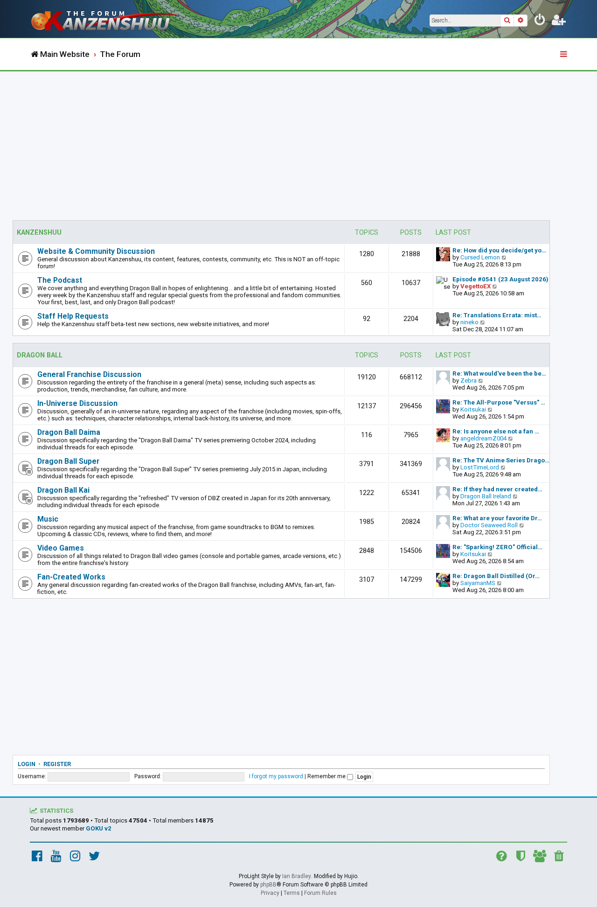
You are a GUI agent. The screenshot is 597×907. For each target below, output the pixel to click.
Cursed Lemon (480, 257)
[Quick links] (564, 54)
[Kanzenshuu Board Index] (107, 19)
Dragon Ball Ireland (485, 496)
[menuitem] (540, 21)
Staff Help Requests (73, 316)
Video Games (60, 548)
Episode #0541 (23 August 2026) (500, 279)
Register (57, 763)
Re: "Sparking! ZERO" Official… (497, 547)
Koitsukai (473, 409)
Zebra (468, 380)
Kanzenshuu (39, 233)
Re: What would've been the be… (499, 373)
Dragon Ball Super (68, 461)
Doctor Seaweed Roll (489, 525)
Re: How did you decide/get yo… (499, 250)
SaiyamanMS (477, 582)
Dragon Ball (39, 355)
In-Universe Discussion (77, 403)
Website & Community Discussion (96, 251)
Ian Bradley (296, 876)
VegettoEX (475, 286)
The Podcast (59, 280)
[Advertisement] (298, 141)
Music (47, 519)
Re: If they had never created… (497, 489)
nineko (469, 322)
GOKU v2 (98, 828)
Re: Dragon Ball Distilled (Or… (496, 575)
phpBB (268, 884)
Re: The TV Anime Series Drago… (500, 460)
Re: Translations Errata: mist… (496, 315)
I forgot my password (276, 776)
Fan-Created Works (71, 576)
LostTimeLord (479, 467)
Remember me (327, 776)
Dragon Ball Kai (63, 490)
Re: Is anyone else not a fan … (495, 431)
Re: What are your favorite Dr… (497, 518)
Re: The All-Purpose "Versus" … (498, 402)
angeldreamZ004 (483, 438)
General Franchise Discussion (89, 374)
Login (26, 763)
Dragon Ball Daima (68, 432)
